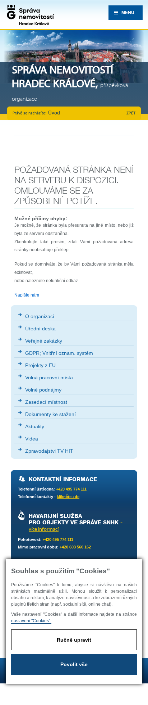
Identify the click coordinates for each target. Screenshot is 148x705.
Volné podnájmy (43, 390)
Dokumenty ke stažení (50, 414)
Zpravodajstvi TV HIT (49, 451)
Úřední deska (40, 328)
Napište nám (26, 295)
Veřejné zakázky (43, 341)
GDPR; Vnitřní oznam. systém (59, 353)
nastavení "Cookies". (31, 620)
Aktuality (34, 426)
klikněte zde (68, 496)
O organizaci (39, 316)
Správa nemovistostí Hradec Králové (28, 14)
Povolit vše (74, 664)
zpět (130, 113)
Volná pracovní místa (49, 377)
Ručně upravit (74, 640)
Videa (31, 439)
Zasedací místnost (46, 402)
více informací (44, 529)
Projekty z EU (40, 365)
